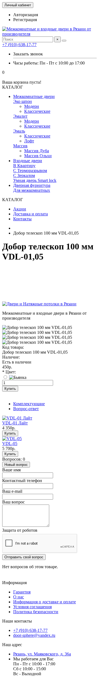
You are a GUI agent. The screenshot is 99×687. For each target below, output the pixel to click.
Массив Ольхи (38, 155)
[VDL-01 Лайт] (17, 418)
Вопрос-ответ (26, 408)
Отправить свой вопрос (23, 557)
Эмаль (19, 131)
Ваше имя (11, 470)
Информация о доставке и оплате (44, 601)
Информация (14, 582)
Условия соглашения (32, 606)
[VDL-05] (12, 438)
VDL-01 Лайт (15, 423)
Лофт (29, 141)
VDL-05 (9, 443)
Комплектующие (29, 403)
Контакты (22, 218)
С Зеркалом (24, 175)
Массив (20, 145)
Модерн (31, 106)
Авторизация (25, 14)
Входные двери (27, 160)
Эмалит (20, 116)
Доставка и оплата (30, 214)
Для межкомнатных (31, 190)
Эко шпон (22, 101)
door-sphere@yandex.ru (34, 635)
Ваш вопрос (13, 502)
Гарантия (22, 592)
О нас (18, 597)
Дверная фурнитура (31, 185)
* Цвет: (9, 372)
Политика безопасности (35, 611)
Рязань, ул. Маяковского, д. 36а (42, 654)
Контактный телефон (22, 480)
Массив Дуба (36, 150)
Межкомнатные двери (34, 96)
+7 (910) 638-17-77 (19, 44)
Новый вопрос (16, 465)
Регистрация (25, 19)
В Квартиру (24, 165)
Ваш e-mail (12, 491)
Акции (19, 209)
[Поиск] (64, 40)
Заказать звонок (28, 54)
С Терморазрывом (30, 170)
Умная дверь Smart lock (34, 180)
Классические (37, 111)
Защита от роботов (19, 530)
